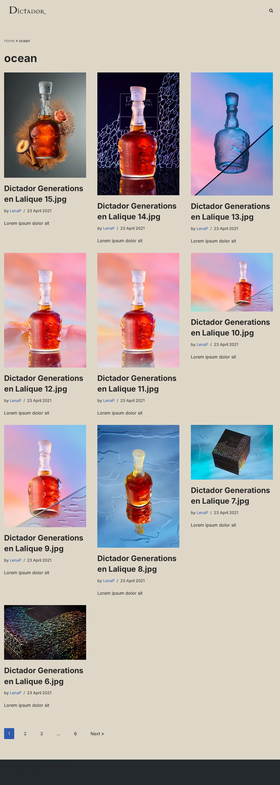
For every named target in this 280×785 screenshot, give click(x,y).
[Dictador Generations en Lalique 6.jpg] (46, 632)
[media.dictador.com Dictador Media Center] (27, 10)
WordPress (56, 766)
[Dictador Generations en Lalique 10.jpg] (233, 282)
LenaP (15, 210)
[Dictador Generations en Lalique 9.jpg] (46, 476)
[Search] (271, 10)
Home (9, 40)
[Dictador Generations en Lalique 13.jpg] (233, 133)
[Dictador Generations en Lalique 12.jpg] (46, 310)
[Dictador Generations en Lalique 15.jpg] (46, 125)
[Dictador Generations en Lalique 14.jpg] (139, 133)
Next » (97, 733)
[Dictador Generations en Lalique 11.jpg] (139, 310)
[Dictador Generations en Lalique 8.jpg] (139, 486)
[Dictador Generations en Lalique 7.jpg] (233, 452)
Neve (9, 766)
